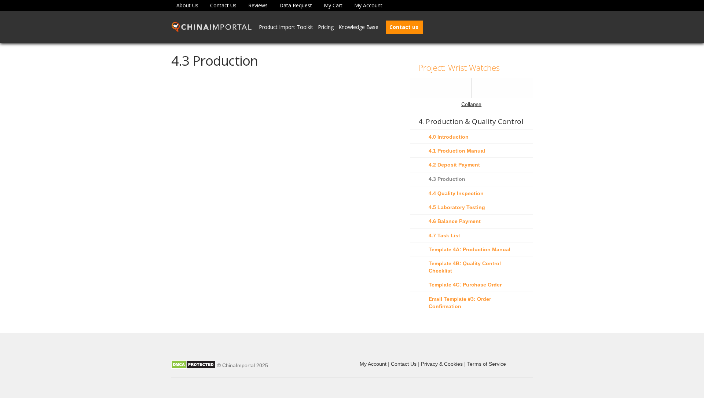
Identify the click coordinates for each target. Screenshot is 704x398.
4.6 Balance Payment (455, 221)
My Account (368, 5)
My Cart (333, 5)
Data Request (295, 5)
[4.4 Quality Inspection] (502, 88)
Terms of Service (486, 364)
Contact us (403, 26)
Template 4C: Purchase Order (465, 285)
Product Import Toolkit (286, 26)
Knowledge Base (358, 26)
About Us (187, 5)
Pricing (326, 26)
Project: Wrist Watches (459, 67)
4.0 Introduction (449, 137)
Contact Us (223, 5)
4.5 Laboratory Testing (457, 207)
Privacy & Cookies (442, 364)
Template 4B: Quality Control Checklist (465, 267)
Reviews (258, 5)
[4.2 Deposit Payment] (441, 88)
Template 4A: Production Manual (469, 249)
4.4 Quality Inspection (456, 193)
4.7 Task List (444, 235)
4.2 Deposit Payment (454, 165)
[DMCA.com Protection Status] (193, 365)
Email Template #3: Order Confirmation (460, 302)
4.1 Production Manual (457, 151)
